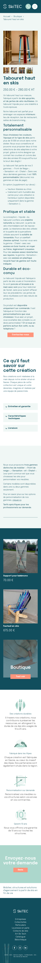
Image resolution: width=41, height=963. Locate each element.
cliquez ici (16, 500)
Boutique (20, 667)
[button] (20, 406)
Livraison (12, 428)
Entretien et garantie (19, 407)
